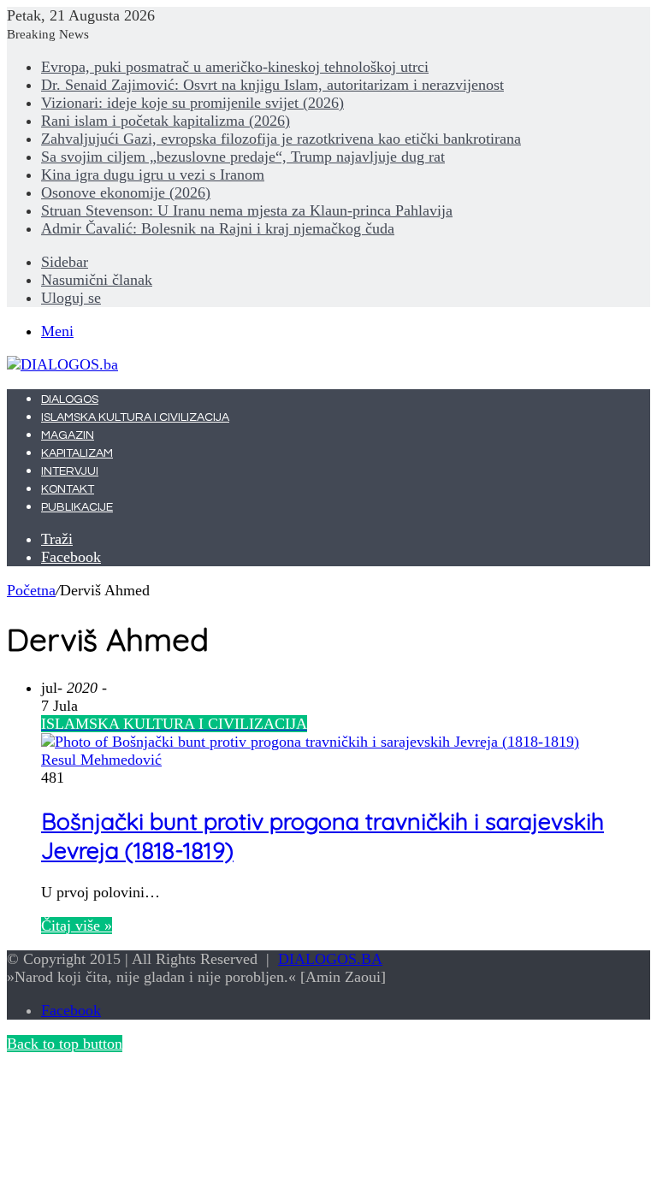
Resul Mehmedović (101, 759)
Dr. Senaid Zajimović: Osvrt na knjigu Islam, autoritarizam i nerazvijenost (272, 84)
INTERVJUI (69, 471)
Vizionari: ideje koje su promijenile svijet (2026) (192, 102)
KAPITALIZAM (77, 453)
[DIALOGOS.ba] (62, 364)
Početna (31, 590)
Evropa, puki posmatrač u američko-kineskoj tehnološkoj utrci (235, 66)
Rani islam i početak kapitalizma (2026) (165, 120)
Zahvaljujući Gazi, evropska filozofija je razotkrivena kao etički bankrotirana (281, 138)
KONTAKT (67, 489)
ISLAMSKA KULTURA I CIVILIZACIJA (135, 417)
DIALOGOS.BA (330, 958)
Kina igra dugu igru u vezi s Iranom (152, 174)
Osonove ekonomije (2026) (125, 192)
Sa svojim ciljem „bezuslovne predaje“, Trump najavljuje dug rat (243, 156)
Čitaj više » (76, 925)
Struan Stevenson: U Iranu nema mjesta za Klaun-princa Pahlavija (247, 210)
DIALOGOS (69, 399)
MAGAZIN (67, 435)
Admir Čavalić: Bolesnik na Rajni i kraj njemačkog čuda (217, 228)
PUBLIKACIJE (77, 507)
